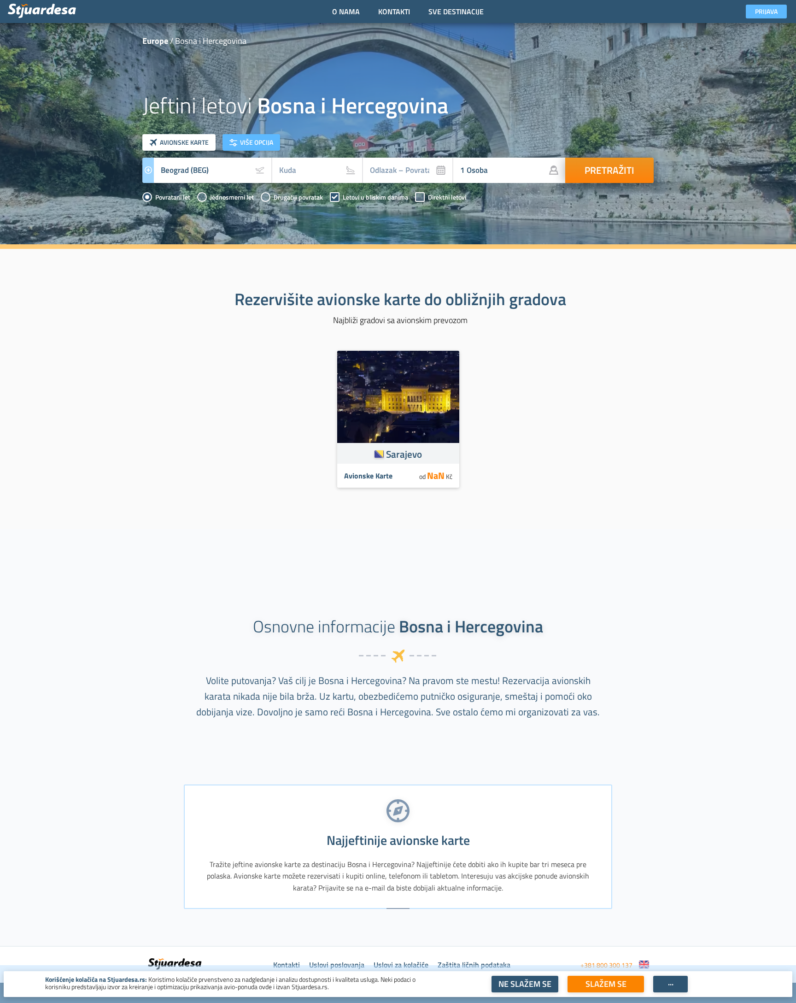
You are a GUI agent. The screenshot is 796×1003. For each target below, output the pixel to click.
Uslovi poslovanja (336, 965)
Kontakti (286, 965)
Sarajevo (404, 454)
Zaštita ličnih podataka (474, 965)
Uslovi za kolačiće (401, 965)
